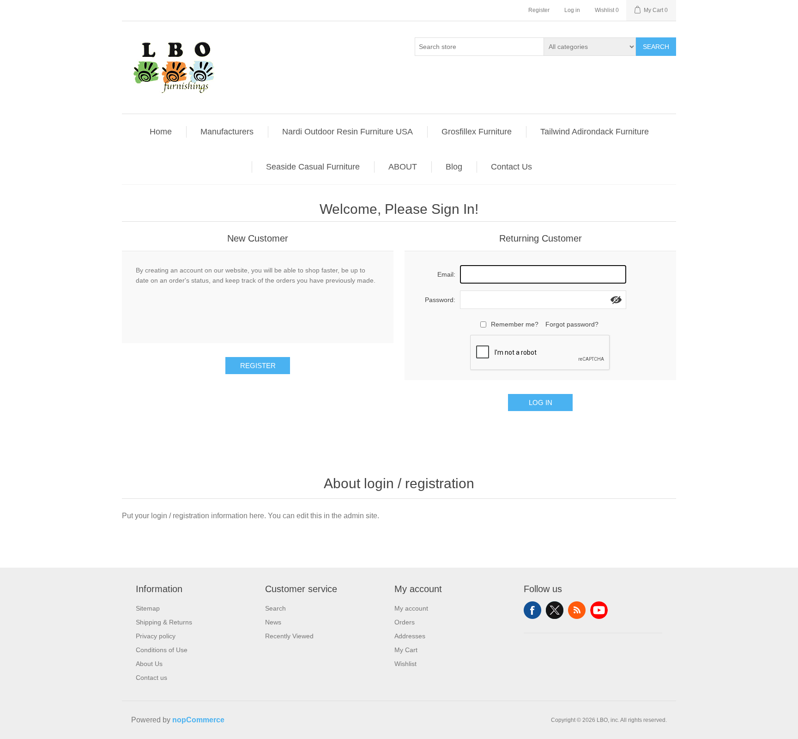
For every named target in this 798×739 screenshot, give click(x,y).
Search (656, 46)
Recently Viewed (289, 636)
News (273, 622)
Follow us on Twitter (554, 610)
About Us (149, 663)
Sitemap (148, 608)
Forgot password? (571, 324)
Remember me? (514, 324)
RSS (577, 610)
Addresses (409, 636)
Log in (572, 10)
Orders (404, 622)
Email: (446, 274)
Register (539, 10)
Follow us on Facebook (532, 610)
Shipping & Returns (164, 622)
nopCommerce (198, 720)
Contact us (151, 677)
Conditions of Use (161, 650)
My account (411, 608)
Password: (440, 299)
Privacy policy (155, 636)
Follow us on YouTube (599, 610)
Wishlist (405, 663)
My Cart (405, 650)
